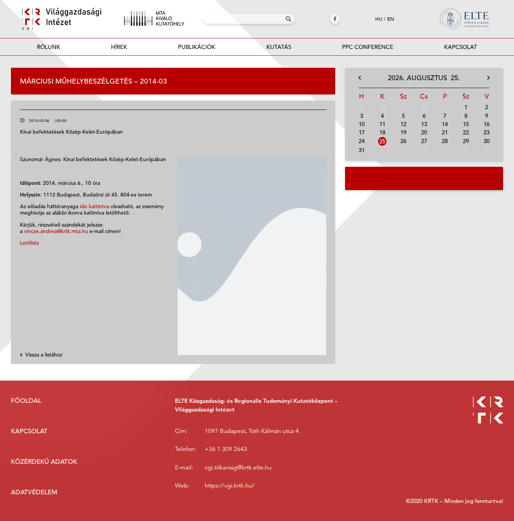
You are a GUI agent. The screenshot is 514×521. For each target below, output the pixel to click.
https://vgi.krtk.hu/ (229, 486)
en (390, 19)
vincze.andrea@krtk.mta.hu (56, 231)
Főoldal (26, 401)
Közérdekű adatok (44, 462)
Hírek (119, 46)
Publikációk (196, 46)
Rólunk (48, 46)
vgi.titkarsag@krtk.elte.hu (238, 467)
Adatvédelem (34, 492)
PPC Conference (367, 46)
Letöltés (29, 242)
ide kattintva (94, 206)
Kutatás (278, 46)
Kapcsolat (460, 46)
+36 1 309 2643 (226, 449)
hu (378, 19)
